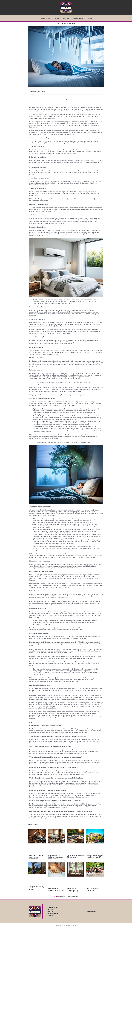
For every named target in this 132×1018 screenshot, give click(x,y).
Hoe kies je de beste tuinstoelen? (93, 889)
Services (56, 18)
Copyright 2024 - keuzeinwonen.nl (66, 925)
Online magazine (78, 18)
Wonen (56, 896)
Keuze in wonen (45, 18)
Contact (89, 18)
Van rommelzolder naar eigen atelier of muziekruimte (37, 857)
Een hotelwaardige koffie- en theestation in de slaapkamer (55, 857)
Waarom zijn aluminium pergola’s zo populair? (95, 856)
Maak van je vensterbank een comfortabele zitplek (74, 890)
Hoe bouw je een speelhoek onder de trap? (56, 889)
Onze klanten (91, 911)
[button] (101, 92)
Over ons (66, 18)
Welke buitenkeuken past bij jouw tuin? (75, 856)
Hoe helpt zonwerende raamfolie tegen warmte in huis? (36, 887)
